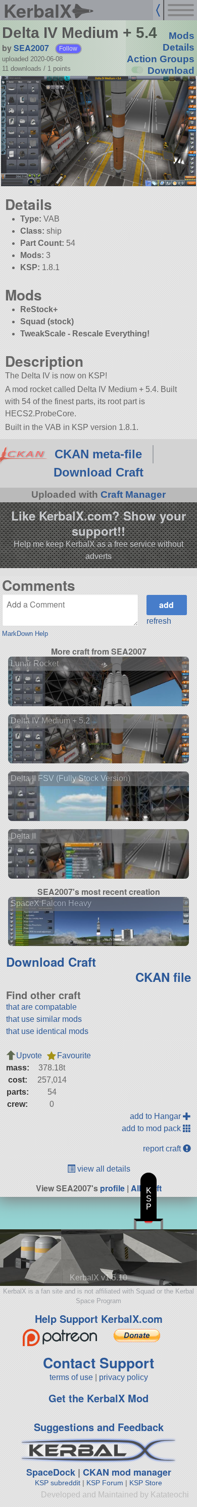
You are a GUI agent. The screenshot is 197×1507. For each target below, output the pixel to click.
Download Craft (98, 472)
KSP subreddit (57, 1483)
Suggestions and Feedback (99, 1426)
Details (178, 47)
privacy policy (123, 1377)
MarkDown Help (25, 633)
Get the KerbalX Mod (98, 1398)
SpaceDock (50, 1472)
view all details (102, 1169)
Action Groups (160, 59)
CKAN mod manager (127, 1472)
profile (112, 1188)
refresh (158, 621)
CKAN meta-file (98, 454)
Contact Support (98, 1362)
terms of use (71, 1377)
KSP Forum (104, 1483)
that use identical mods (47, 1031)
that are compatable (41, 1007)
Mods (181, 35)
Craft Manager (133, 494)
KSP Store (145, 1483)
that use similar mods (44, 1019)
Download (170, 70)
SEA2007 (31, 48)
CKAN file (163, 976)
